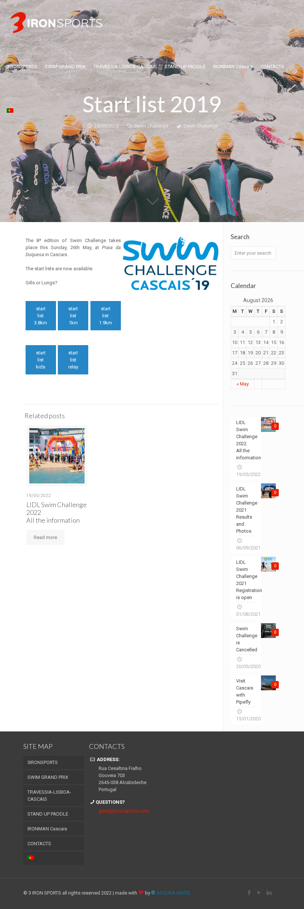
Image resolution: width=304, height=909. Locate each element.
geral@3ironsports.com (124, 811)
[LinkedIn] (269, 892)
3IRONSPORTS (42, 762)
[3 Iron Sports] (56, 22)
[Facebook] (249, 892)
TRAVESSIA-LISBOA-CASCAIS (49, 795)
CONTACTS (39, 843)
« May (243, 384)
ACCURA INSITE (172, 893)
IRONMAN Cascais (47, 829)
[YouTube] (259, 892)
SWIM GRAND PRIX (47, 777)
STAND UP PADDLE (47, 814)
